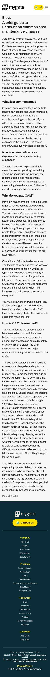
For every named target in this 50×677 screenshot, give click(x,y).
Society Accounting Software (25, 583)
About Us (25, 542)
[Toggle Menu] (46, 7)
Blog (25, 602)
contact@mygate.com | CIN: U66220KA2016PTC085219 (30, 660)
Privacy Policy (25, 613)
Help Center (25, 606)
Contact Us (25, 549)
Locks (25, 576)
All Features (25, 610)
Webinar (25, 617)
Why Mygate (25, 553)
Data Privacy (25, 557)
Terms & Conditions (25, 621)
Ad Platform (25, 572)
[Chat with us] (38, 7)
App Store (25, 636)
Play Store (25, 640)
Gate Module (24, 587)
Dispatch (25, 625)
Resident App (25, 591)
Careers (25, 546)
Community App (25, 568)
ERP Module (25, 579)
